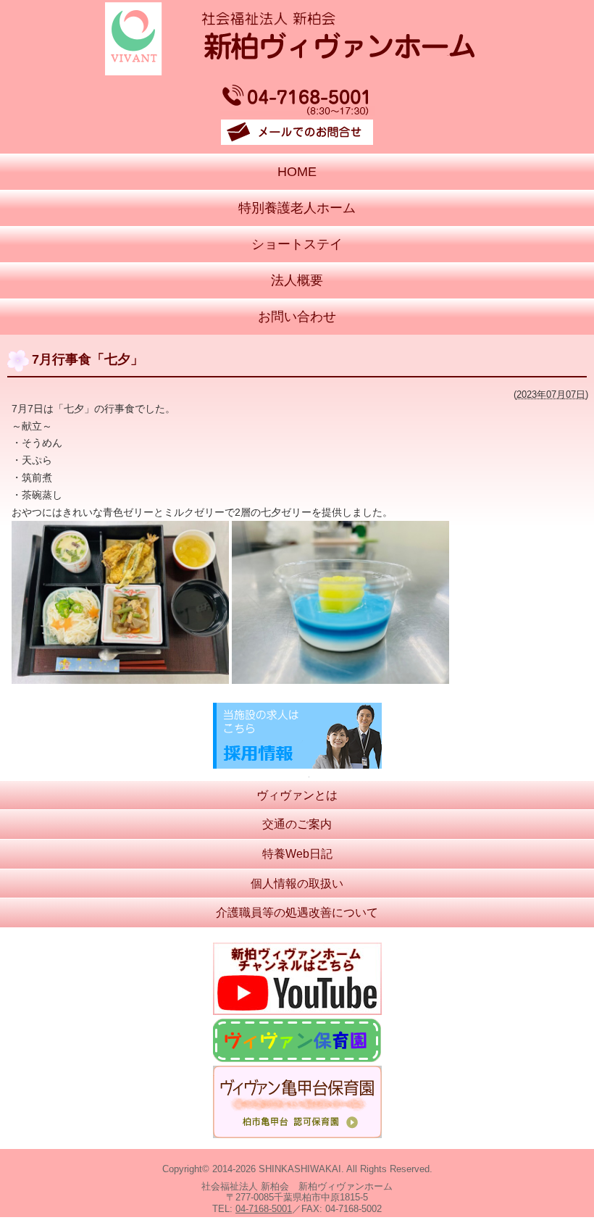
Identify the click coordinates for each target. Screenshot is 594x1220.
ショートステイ (297, 244)
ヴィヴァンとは (297, 795)
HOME (297, 171)
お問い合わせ (297, 316)
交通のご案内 (297, 824)
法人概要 (297, 280)
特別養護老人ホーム (297, 208)
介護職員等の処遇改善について (297, 912)
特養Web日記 (297, 854)
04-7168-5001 (263, 1208)
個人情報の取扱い (297, 883)
